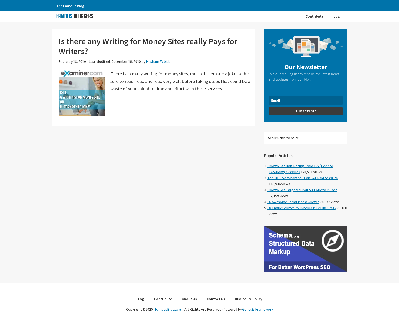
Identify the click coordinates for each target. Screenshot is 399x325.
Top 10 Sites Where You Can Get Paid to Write (302, 178)
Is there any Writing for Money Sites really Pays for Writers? (148, 46)
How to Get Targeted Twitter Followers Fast (302, 189)
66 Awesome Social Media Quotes (293, 201)
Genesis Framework (257, 309)
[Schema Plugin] (305, 270)
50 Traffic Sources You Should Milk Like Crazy (301, 207)
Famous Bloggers (74, 16)
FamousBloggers (168, 309)
